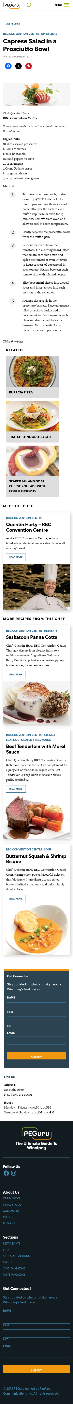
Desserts (51, 630)
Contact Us (11, 1210)
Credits (8, 1217)
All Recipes (13, 23)
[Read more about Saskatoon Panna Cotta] (36, 702)
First (10, 1012)
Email (11, 1032)
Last (10, 1026)
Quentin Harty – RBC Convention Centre (28, 527)
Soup (48, 849)
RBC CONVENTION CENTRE (21, 33)
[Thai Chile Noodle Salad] (32, 416)
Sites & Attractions (16, 1256)
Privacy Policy (13, 1204)
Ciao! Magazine (14, 1268)
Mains (46, 739)
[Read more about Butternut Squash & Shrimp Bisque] (36, 930)
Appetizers (49, 33)
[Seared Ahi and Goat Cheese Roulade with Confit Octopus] (32, 461)
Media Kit (9, 1223)
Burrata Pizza (21, 392)
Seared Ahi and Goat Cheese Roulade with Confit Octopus (27, 486)
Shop (6, 1249)
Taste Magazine (14, 1274)
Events (7, 1262)
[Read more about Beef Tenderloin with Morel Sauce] (36, 817)
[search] (28, 5)
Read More (16, 557)
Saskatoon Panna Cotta (31, 637)
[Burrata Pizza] (32, 371)
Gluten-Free (30, 739)
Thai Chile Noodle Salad (30, 437)
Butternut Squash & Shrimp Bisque (36, 858)
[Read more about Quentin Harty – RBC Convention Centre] (36, 587)
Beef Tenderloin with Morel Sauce (35, 749)
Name (11, 997)
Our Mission (11, 1198)
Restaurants (11, 1243)
